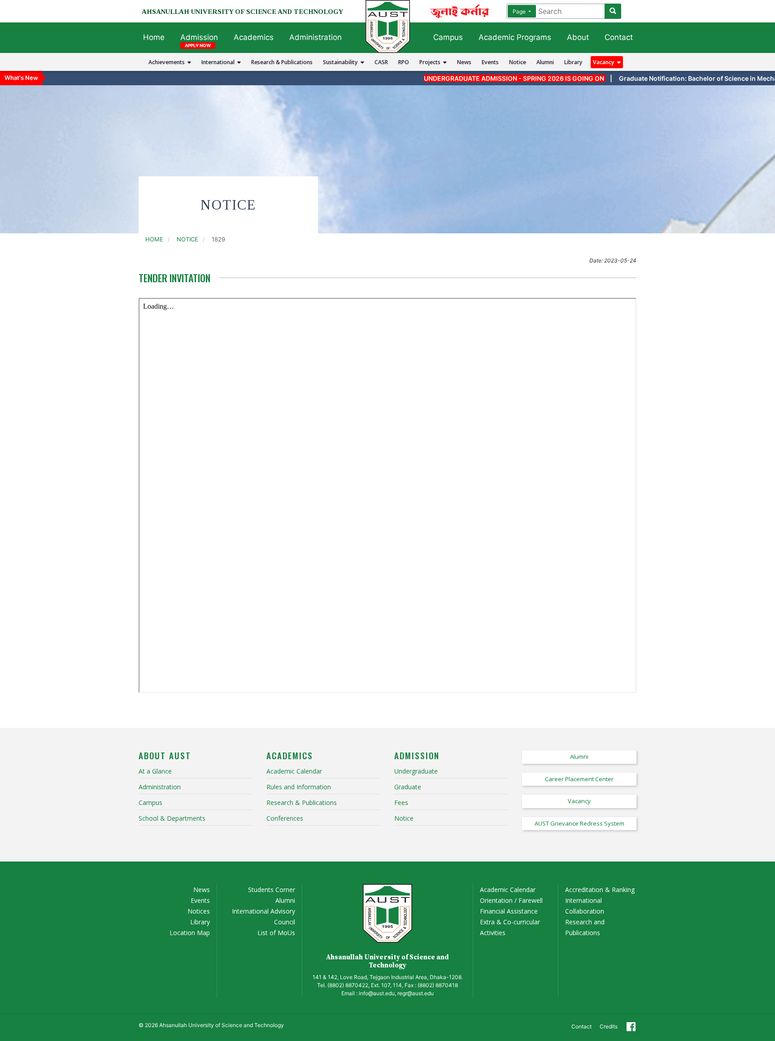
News (464, 62)
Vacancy (605, 62)
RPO (403, 62)
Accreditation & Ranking (600, 889)
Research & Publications (282, 62)
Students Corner (271, 889)
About (578, 37)
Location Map (190, 932)
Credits (609, 1026)
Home (154, 37)
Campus (448, 37)
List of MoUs (276, 932)
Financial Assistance (509, 911)
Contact (619, 37)
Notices (198, 911)
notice (187, 239)
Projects (431, 62)
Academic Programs (515, 37)
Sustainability (342, 62)
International (219, 62)
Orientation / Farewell (511, 900)
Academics (254, 37)
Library (573, 62)
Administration (315, 37)
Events (490, 62)
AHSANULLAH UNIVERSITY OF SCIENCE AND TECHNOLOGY (242, 11)
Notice (517, 62)
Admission (199, 37)
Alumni (545, 62)
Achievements (167, 62)
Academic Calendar (508, 889)
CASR (381, 62)
